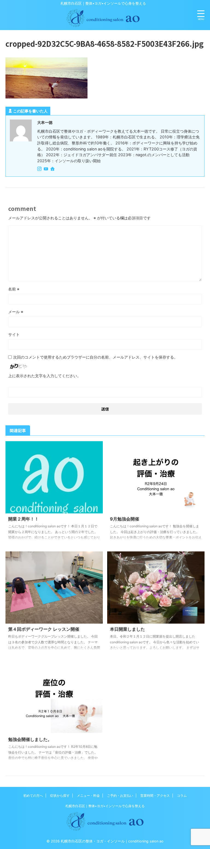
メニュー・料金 (88, 795)
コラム (182, 795)
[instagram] (40, 169)
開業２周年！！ (23, 519)
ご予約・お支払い (120, 795)
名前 (13, 289)
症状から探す (60, 795)
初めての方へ (33, 795)
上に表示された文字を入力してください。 (44, 375)
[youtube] (46, 169)
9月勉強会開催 (124, 519)
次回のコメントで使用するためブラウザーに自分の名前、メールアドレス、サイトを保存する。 (95, 357)
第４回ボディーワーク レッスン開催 (43, 629)
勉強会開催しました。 (30, 739)
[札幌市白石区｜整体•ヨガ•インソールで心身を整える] (103, 25)
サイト (14, 334)
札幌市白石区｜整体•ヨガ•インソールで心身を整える (105, 806)
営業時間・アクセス (155, 795)
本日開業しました (127, 629)
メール (15, 311)
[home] (53, 169)
